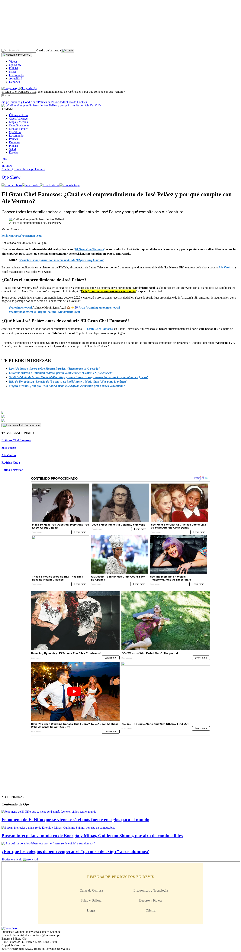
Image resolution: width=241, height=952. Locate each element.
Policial (13, 68)
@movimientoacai (20, 307)
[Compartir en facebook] (12, 185)
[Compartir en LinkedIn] (49, 185)
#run (82, 307)
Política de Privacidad (51, 102)
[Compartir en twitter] (31, 185)
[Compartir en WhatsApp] (69, 185)
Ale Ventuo (9, 455)
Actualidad (15, 78)
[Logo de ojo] (10, 88)
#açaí (29, 311)
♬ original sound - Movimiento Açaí (57, 311)
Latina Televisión (12, 469)
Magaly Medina (18, 122)
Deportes (14, 81)
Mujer (12, 71)
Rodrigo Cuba (11, 462)
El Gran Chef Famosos (98, 328)
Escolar (13, 152)
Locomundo (16, 75)
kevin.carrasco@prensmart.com (22, 235)
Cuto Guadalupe (19, 125)
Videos (13, 61)
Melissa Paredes (18, 128)
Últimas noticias (18, 115)
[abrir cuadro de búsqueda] (67, 51)
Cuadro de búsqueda (48, 50)
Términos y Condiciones (23, 102)
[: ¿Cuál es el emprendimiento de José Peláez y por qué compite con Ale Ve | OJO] (51, 105)
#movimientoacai (109, 307)
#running (92, 307)
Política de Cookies (75, 102)
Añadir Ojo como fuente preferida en (23, 169)
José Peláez (9, 447)
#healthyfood (17, 311)
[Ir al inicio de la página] (10, 790)
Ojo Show (15, 64)
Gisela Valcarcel (18, 118)
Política (13, 139)
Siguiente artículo (12, 859)
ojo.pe (5, 102)
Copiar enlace (32, 425)
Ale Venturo (226, 267)
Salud (12, 149)
